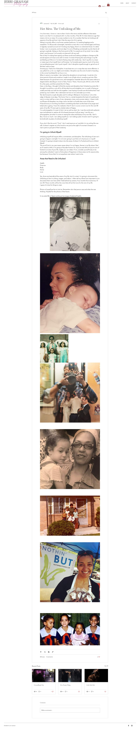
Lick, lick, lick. (91, 685)
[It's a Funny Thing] (70, 675)
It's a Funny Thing (65, 685)
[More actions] (99, 24)
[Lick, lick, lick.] (96, 675)
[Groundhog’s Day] (43, 675)
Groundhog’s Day (39, 685)
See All (106, 666)
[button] (108, 4)
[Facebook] (128, 725)
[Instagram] (132, 725)
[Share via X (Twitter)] (45, 652)
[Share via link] (52, 652)
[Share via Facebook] (41, 652)
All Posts (34, 12)
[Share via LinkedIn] (49, 652)
